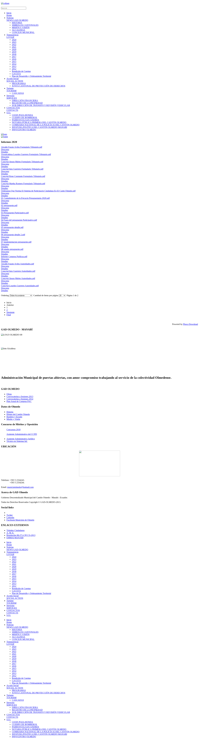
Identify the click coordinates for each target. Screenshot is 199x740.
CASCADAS (18, 93)
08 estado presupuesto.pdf (12, 249)
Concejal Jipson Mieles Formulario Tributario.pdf (22, 162)
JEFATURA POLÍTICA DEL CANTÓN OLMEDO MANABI (39, 127)
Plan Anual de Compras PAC (19, 401)
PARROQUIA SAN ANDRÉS (25, 120)
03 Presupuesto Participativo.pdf (15, 213)
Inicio (9, 14)
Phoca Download (190, 324)
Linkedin (10, 517)
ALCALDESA (18, 30)
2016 (14, 59)
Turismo (11, 89)
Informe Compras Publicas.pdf (14, 256)
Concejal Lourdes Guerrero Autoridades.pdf (20, 286)
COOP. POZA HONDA (22, 115)
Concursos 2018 (13, 429)
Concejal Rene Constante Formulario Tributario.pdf (23, 176)
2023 (14, 42)
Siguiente (10, 312)
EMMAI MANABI (14, 538)
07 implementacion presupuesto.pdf (16, 242)
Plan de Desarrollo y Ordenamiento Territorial (31, 76)
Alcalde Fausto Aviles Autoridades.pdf (17, 264)
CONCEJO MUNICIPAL (23, 32)
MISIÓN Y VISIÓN (21, 27)
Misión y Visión (13, 419)
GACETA (16, 74)
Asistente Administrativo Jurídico (20, 439)
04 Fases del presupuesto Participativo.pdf (19, 220)
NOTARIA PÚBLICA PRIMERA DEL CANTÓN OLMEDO (39, 122)
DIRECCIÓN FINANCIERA (25, 100)
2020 (14, 49)
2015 (14, 61)
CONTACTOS (13, 109)
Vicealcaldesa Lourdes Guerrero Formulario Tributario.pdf (26, 154)
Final (8, 315)
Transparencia (12, 36)
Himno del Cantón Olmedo (18, 414)
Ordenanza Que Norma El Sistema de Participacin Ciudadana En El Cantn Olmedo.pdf (38, 191)
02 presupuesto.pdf (9, 205)
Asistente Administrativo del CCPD (21, 434)
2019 (14, 52)
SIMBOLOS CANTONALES (25, 25)
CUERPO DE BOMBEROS (24, 117)
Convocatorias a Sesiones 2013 (19, 396)
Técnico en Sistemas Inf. (16, 441)
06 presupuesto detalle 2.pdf (13, 234)
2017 (14, 57)
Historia (9, 412)
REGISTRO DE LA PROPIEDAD (27, 103)
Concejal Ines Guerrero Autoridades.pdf (18, 271)
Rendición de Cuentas (21, 71)
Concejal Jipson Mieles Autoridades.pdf (18, 278)
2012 (14, 69)
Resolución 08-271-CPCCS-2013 (20, 535)
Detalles (4, 152)
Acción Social (14, 79)
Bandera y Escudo (14, 417)
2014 (14, 64)
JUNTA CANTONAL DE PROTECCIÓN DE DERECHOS (38, 86)
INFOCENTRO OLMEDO (24, 129)
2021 (14, 47)
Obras (9, 394)
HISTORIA (17, 22)
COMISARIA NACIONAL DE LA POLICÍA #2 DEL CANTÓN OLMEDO (45, 125)
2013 (14, 66)
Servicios (11, 96)
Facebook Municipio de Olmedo (20, 520)
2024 (14, 40)
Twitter (9, 515)
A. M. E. (10, 533)
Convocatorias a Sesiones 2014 (19, 399)
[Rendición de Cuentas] (4, 137)
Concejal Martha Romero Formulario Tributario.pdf (23, 183)
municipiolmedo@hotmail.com (20, 487)
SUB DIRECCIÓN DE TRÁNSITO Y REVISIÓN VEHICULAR (41, 105)
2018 (14, 54)
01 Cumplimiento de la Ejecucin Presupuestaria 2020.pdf (25, 198)
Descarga (5, 149)
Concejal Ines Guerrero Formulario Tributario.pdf (22, 169)
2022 (14, 44)
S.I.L (8, 112)
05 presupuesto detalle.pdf (12, 227)
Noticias (17, 19)
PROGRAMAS (19, 83)
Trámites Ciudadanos (15, 530)
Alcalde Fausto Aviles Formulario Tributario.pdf (21, 147)
